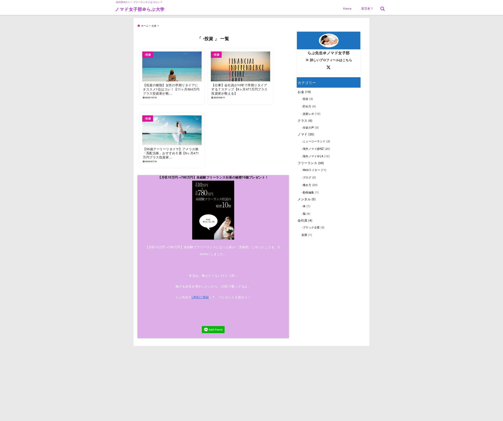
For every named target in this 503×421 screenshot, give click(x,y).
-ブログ (306, 177)
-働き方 (306, 185)
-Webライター (311, 170)
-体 (304, 206)
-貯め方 (306, 106)
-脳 (304, 213)
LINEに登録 (200, 297)
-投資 (305, 99)
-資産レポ (308, 114)
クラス (302, 120)
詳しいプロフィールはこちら (330, 60)
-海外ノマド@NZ (313, 149)
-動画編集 (308, 192)
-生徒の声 (308, 127)
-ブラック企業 (311, 227)
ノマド (302, 134)
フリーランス (307, 163)
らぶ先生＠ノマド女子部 (328, 52)
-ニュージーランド (314, 141)
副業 (304, 235)
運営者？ (367, 8)
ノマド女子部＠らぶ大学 (140, 9)
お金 (301, 91)
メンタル (304, 199)
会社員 (302, 220)
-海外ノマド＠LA (312, 156)
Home (347, 8)
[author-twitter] (329, 67)
